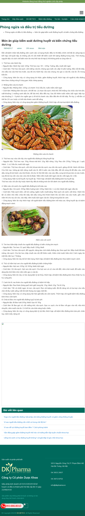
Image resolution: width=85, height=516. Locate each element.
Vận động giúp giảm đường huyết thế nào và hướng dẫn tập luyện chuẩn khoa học (36, 432)
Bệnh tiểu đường (45, 19)
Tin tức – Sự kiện (61, 19)
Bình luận (41, 48)
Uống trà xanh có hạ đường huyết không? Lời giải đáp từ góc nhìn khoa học (33, 438)
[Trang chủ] (1, 32)
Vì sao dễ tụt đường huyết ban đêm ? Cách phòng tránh (26, 427)
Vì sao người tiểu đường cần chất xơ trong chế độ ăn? (25, 422)
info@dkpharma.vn (58, 485)
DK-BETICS (31, 19)
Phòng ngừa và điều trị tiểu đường (27, 26)
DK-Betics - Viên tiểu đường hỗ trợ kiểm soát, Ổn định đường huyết (18, 9)
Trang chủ (5, 19)
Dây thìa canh (17, 19)
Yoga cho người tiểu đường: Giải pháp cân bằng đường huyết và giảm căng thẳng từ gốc (38, 417)
